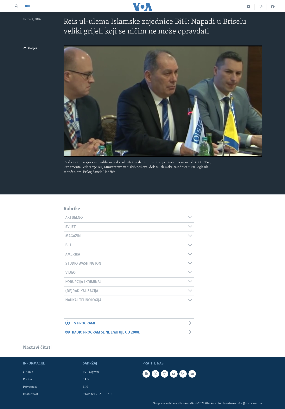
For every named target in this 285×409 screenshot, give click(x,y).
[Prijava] (192, 374)
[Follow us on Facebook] (146, 374)
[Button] (30, 49)
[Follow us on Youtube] (173, 374)
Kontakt (28, 379)
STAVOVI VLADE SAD (97, 394)
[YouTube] (248, 7)
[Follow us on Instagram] (164, 374)
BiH (27, 6)
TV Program (91, 372)
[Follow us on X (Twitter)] (155, 374)
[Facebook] (273, 7)
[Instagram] (261, 7)
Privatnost (30, 387)
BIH (85, 387)
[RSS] (183, 374)
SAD (86, 379)
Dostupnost (30, 394)
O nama (28, 372)
